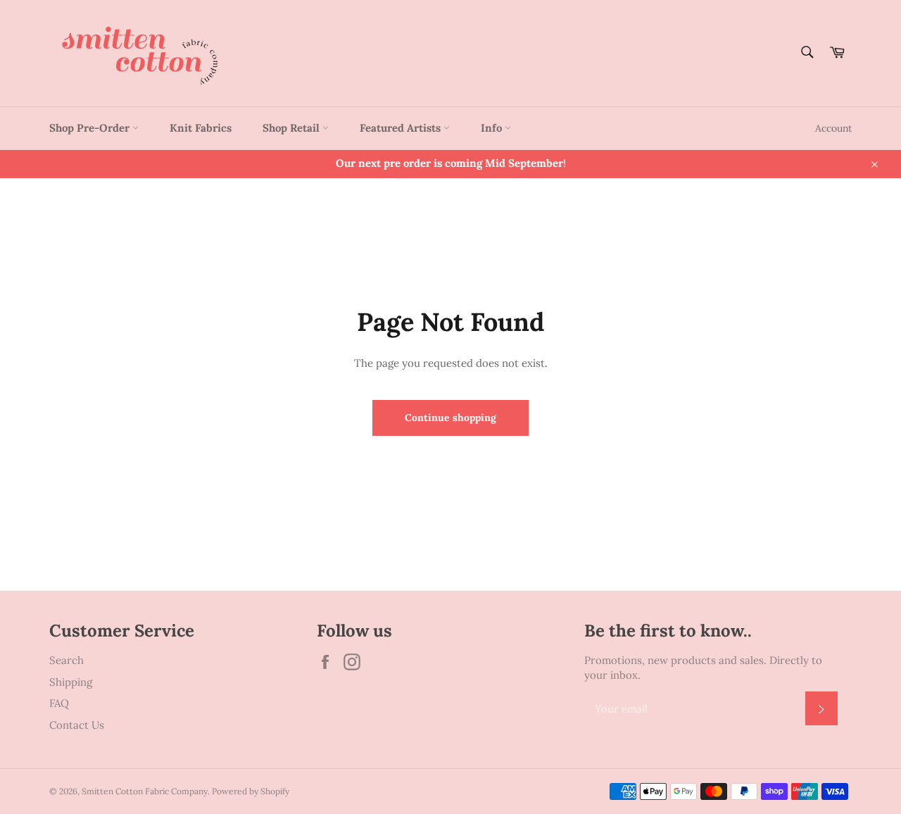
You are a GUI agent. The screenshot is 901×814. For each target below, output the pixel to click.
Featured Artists (401, 127)
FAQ (59, 703)
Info (493, 127)
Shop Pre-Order (90, 127)
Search (66, 660)
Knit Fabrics (201, 127)
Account (833, 128)
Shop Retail (292, 127)
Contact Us (76, 725)
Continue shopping (450, 417)
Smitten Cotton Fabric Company (145, 791)
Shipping (70, 682)
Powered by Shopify (250, 791)
